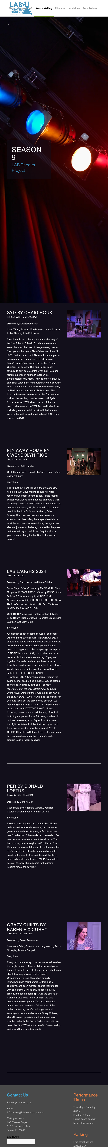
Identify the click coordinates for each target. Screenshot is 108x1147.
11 (94, 946)
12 (96, 946)
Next (94, 324)
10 (92, 946)
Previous (73, 324)
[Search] (9, 24)
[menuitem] (12, 8)
